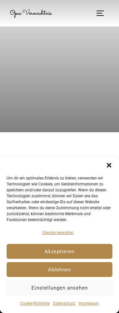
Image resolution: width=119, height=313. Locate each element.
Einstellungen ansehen (59, 288)
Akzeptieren (59, 251)
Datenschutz (64, 303)
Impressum (89, 303)
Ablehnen (59, 270)
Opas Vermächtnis (31, 13)
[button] (109, 165)
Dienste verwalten (58, 232)
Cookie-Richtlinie (35, 303)
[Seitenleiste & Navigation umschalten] (102, 13)
